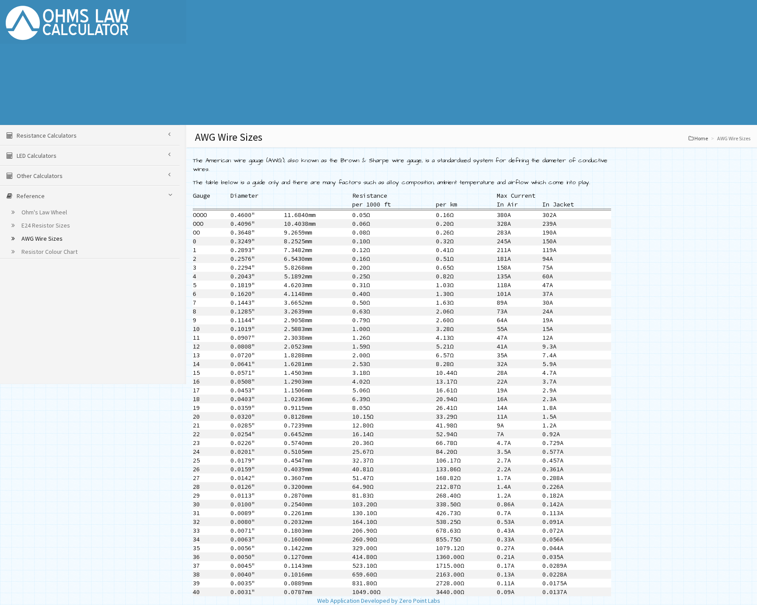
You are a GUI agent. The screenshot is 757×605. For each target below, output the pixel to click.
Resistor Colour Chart (49, 252)
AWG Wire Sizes (41, 238)
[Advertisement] (455, 63)
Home (701, 138)
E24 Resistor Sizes (45, 225)
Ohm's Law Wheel (43, 212)
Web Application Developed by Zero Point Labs (378, 601)
